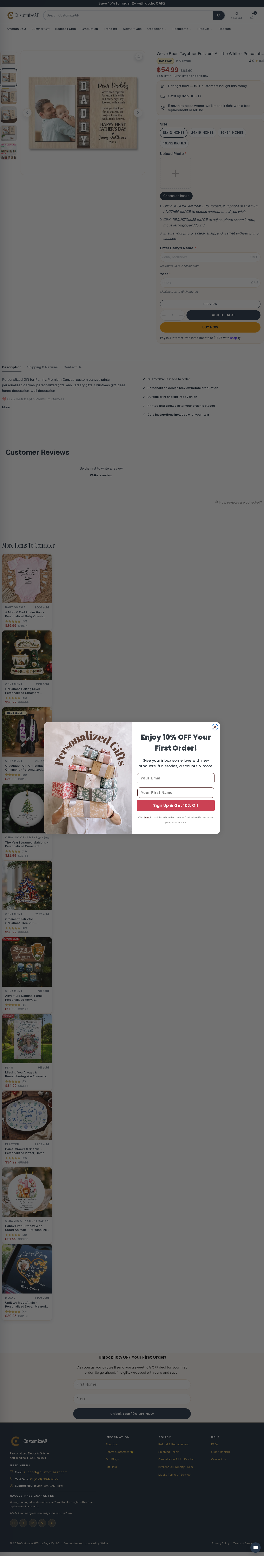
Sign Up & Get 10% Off (176, 805)
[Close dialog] (215, 727)
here (147, 817)
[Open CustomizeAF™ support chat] (255, 1547)
